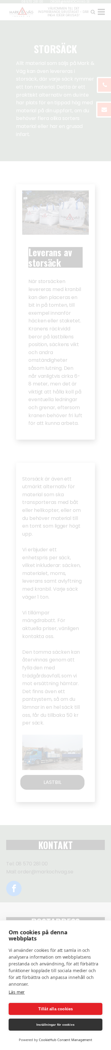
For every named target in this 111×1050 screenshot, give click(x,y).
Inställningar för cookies (55, 1024)
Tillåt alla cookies (55, 1009)
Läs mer (17, 992)
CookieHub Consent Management (65, 1039)
